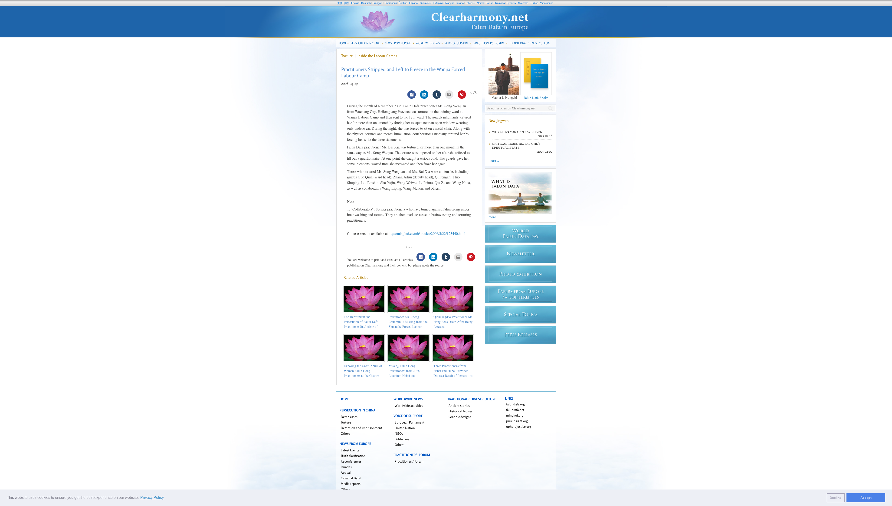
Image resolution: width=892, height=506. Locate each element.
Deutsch (366, 3)
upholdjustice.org (518, 426)
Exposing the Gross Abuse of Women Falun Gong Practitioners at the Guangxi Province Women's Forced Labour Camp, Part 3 (363, 376)
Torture (347, 55)
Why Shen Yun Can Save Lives (517, 132)
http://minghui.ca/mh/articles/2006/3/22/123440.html (427, 233)
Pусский (511, 3)
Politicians (402, 439)
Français (378, 3)
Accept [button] (866, 497)
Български (390, 3)
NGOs (399, 433)
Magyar (449, 3)
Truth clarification (353, 456)
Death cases (349, 417)
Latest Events (350, 450)
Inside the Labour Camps (377, 55)
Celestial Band (351, 478)
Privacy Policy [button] (152, 497)
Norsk (480, 3)
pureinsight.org (517, 421)
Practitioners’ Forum (409, 461)
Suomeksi (425, 3)
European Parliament (409, 422)
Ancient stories (459, 405)
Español (413, 3)
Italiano (460, 3)
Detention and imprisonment (361, 428)
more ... (494, 160)
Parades (346, 467)
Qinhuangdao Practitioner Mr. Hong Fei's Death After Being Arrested (453, 322)
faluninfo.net (515, 410)
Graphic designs (460, 417)
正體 (339, 3)
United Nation (405, 428)
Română (500, 3)
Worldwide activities (409, 405)
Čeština (403, 3)
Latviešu (470, 3)
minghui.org (514, 415)
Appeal (346, 472)
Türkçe (534, 3)
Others (345, 433)
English (355, 3)
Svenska (523, 3)
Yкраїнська (546, 3)
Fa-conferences (351, 461)
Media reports (351, 484)
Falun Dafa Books (536, 98)
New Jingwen (499, 120)
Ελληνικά (438, 3)
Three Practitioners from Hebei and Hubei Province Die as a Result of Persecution (453, 371)
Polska (489, 3)
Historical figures (460, 411)
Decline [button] (836, 497)
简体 (346, 3)
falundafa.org (515, 404)
